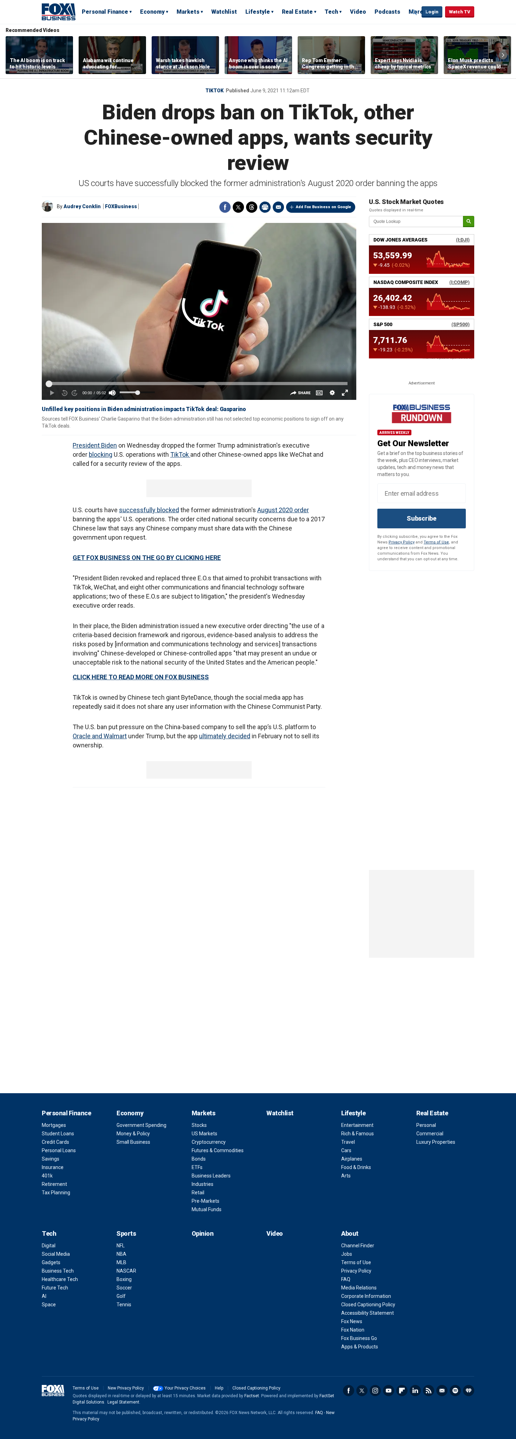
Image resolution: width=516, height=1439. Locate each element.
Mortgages (54, 1125)
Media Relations (359, 1288)
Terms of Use (436, 542)
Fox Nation (352, 1330)
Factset (251, 1395)
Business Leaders (211, 1176)
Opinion (203, 1233)
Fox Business (58, 11)
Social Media (56, 1254)
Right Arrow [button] (503, 55)
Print (265, 207)
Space (49, 1304)
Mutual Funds (206, 1209)
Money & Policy (133, 1133)
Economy (152, 11)
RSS (428, 1390)
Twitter (238, 207)
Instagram (375, 1390)
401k (47, 1176)
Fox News (351, 1321)
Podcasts (387, 11)
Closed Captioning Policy (368, 1304)
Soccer (124, 1288)
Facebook (225, 207)
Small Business (133, 1142)
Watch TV (459, 11)
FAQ (345, 1279)
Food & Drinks (356, 1167)
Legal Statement (123, 1402)
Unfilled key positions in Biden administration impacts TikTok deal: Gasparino (144, 409)
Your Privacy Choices (185, 1388)
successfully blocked (149, 510)
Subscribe (421, 518)
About (349, 1233)
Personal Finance (105, 11)
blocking (100, 454)
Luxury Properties (435, 1142)
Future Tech (55, 1288)
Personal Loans (59, 1150)
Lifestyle (257, 11)
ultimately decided (224, 736)
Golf (121, 1296)
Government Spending (141, 1125)
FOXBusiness (121, 206)
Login (431, 11)
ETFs (197, 1167)
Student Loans (58, 1133)
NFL (121, 1245)
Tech (331, 11)
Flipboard (402, 1390)
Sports (126, 1233)
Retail (198, 1192)
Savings (50, 1159)
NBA (121, 1254)
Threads (251, 207)
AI (44, 1296)
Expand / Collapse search (414, 12)
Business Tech (58, 1271)
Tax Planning (56, 1192)
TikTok (214, 90)
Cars (346, 1150)
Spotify (455, 1390)
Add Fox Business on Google (323, 207)
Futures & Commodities (218, 1150)
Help (219, 1388)
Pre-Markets (205, 1201)
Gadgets (51, 1262)
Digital (48, 1245)
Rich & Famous (357, 1133)
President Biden (95, 445)
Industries (202, 1184)
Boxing (124, 1279)
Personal (426, 1125)
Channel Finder (357, 1245)
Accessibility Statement (367, 1313)
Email (278, 207)
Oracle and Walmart (100, 736)
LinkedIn (415, 1390)
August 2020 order (283, 510)
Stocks (199, 1125)
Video (358, 11)
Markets (188, 11)
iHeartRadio (468, 1390)
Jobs (346, 1254)
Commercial (429, 1133)
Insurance (53, 1167)
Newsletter (442, 1390)
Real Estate (297, 11)
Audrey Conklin (82, 206)
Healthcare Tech (60, 1279)
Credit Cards (55, 1142)
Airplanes (351, 1159)
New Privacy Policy (126, 1388)
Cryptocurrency (209, 1142)
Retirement (54, 1184)
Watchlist (224, 11)
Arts (346, 1176)
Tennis (124, 1304)
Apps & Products (359, 1346)
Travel (348, 1142)
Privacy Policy (402, 542)
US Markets (204, 1133)
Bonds (199, 1159)
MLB (121, 1262)
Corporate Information (366, 1296)
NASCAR (126, 1271)
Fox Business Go (359, 1338)
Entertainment (357, 1125)
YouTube (388, 1390)
